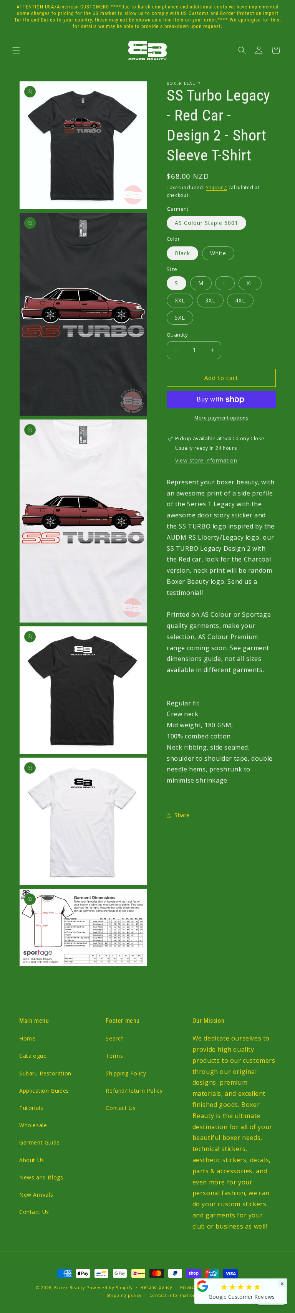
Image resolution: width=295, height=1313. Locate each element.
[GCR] (202, 1286)
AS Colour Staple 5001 (206, 222)
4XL (240, 300)
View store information (206, 460)
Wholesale (33, 1125)
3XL (210, 300)
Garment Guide (39, 1142)
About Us (31, 1160)
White (218, 253)
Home (27, 1038)
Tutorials (31, 1108)
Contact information (172, 1295)
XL (250, 283)
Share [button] (182, 815)
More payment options (221, 418)
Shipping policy (124, 1295)
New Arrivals (36, 1194)
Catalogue (32, 1055)
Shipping (216, 187)
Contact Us (34, 1212)
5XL (180, 317)
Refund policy (156, 1287)
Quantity (177, 334)
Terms (114, 1055)
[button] (16, 50)
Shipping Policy (126, 1073)
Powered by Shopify (109, 1287)
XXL (180, 300)
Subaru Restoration (45, 1073)
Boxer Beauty (69, 1287)
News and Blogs (41, 1177)
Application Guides (44, 1090)
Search (115, 1038)
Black (182, 253)
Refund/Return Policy (134, 1090)
